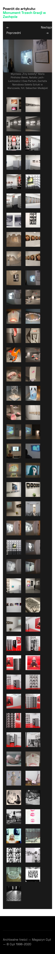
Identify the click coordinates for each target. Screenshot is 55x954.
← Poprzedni (12, 30)
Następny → (46, 30)
